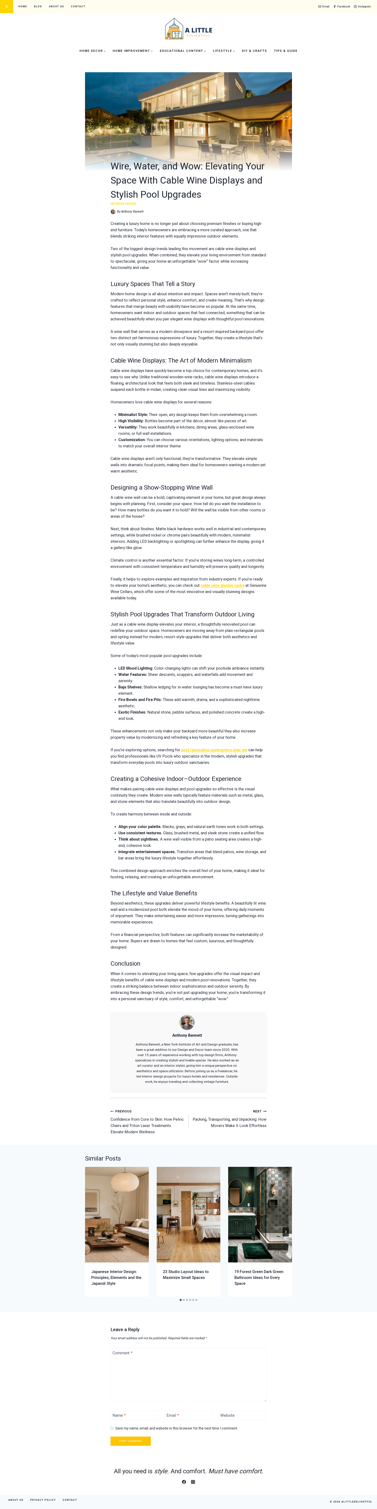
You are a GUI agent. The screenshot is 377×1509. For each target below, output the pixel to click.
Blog (38, 6)
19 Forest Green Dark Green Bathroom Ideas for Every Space (258, 1277)
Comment (122, 1353)
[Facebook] (184, 1482)
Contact (78, 6)
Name (119, 1415)
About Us (56, 6)
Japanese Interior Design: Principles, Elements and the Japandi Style (116, 1277)
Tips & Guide (286, 51)
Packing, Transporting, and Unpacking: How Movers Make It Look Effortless (229, 1119)
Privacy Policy (43, 1500)
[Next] (286, 1232)
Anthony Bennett (132, 211)
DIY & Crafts (254, 51)
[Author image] (113, 211)
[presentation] (117, 1214)
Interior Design (123, 203)
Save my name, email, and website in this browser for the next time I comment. (176, 1428)
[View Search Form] (6, 6)
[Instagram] (193, 1482)
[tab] (181, 1300)
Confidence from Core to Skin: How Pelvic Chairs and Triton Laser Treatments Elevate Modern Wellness (147, 1122)
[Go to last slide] (91, 1232)
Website (227, 1415)
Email (173, 1415)
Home (22, 6)
